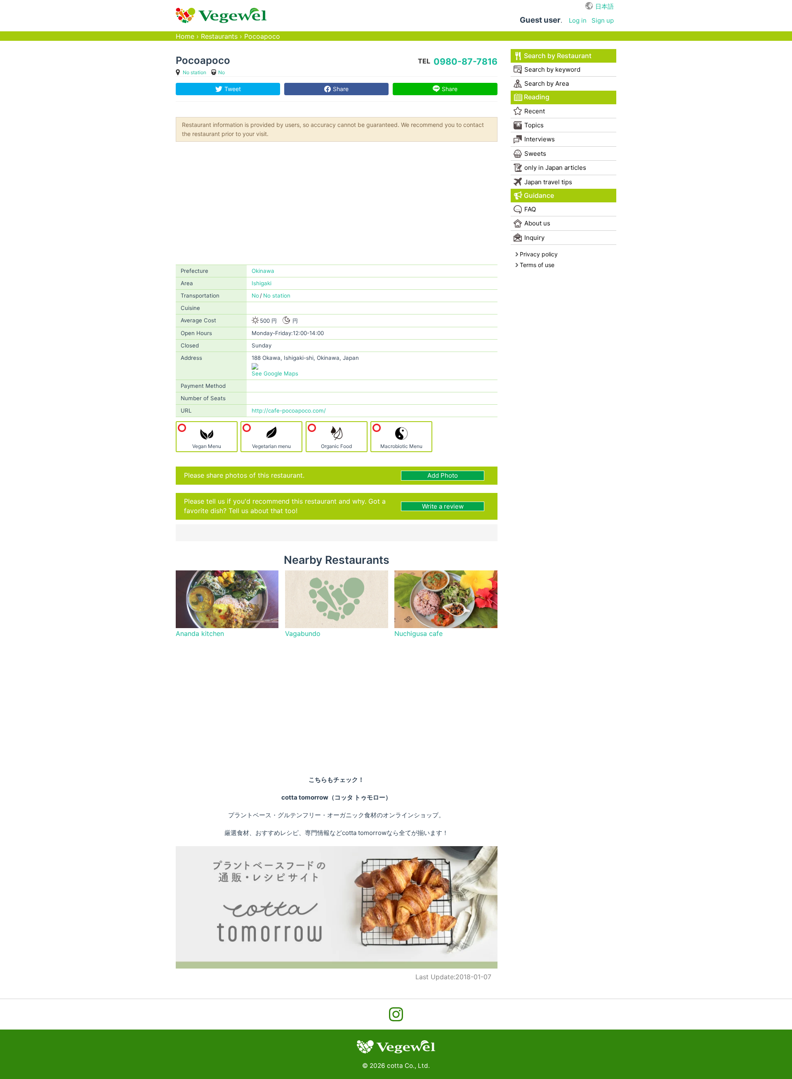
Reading (536, 97)
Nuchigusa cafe (418, 634)
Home (185, 36)
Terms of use (537, 264)
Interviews (539, 139)
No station (194, 72)
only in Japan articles (555, 167)
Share (341, 88)
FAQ (530, 209)
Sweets (535, 153)
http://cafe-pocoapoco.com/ (289, 410)
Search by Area (546, 83)
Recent (534, 111)
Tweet (232, 88)
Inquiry (534, 238)
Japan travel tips (548, 182)
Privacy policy (539, 254)
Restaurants (219, 36)
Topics (534, 125)
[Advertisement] (336, 202)
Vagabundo (303, 634)
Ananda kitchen (200, 634)
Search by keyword (552, 69)
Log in (578, 20)
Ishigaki (261, 283)
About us (537, 223)
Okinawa (263, 270)
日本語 (604, 6)
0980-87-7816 (465, 61)
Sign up (603, 20)
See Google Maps (275, 373)
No (221, 72)
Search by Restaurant (558, 56)
